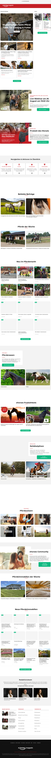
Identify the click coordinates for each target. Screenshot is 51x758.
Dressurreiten (4, 478)
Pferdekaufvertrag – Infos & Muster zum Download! (12, 726)
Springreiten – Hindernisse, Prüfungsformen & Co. (36, 478)
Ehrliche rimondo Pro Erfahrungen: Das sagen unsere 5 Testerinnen (12, 425)
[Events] (19, 164)
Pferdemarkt (42, 9)
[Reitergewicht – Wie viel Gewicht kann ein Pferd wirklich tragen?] (5, 721)
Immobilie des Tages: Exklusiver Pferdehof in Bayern (36, 598)
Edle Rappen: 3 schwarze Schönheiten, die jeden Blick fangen (11, 249)
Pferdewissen (37, 715)
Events (19, 166)
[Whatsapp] (25, 2)
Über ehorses (37, 731)
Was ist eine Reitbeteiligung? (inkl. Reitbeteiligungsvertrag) (13, 713)
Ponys (19, 717)
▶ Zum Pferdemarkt (25, 1)
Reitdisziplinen (37, 723)
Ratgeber (24, 9)
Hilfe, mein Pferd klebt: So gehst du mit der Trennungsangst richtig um (34, 216)
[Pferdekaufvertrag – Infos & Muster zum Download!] (5, 727)
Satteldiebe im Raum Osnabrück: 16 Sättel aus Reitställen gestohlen (38, 24)
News (35, 728)
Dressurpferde (21, 720)
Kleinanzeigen (21, 728)
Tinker (27, 386)
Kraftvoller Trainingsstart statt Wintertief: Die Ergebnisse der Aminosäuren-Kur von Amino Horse (37, 425)
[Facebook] (21, 2)
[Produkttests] (32, 164)
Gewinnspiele (45, 166)
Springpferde (21, 723)
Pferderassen (5, 9)
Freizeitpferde (21, 725)
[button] (2, 27)
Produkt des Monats (6, 166)
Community (35, 9)
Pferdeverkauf (18, 9)
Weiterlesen (16, 31)
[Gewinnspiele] (44, 164)
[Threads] (29, 2)
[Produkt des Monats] (6, 164)
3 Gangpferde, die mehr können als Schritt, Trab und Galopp (13, 215)
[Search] (48, 17)
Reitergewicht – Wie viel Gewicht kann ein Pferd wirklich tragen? (12, 720)
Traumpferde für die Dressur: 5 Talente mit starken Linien (37, 248)
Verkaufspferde (21, 712)
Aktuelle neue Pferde (22, 715)
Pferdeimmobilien (22, 731)
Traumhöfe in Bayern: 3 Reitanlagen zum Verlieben (11, 598)
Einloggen (5, 13)
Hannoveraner (4, 386)
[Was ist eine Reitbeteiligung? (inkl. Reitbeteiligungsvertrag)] (5, 714)
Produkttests (32, 166)
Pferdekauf (12, 9)
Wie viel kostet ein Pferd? (7, 70)
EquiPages (30, 9)
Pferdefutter (37, 717)
